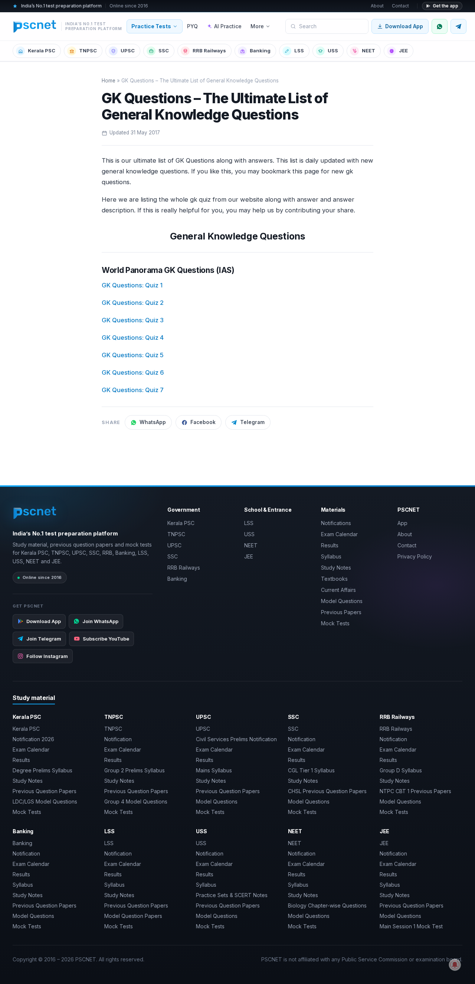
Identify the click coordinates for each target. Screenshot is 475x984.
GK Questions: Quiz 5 (133, 355)
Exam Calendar (339, 534)
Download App (404, 26)
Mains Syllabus (214, 770)
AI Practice (228, 26)
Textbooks (334, 579)
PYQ (192, 26)
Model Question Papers (133, 916)
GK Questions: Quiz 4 (133, 337)
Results (329, 545)
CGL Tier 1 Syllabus (311, 770)
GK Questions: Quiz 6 (133, 372)
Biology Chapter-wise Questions (327, 905)
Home (108, 81)
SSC (163, 50)
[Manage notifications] (455, 965)
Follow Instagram (47, 656)
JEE (403, 50)
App (402, 523)
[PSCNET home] (35, 512)
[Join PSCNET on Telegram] (458, 26)
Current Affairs (338, 590)
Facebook (203, 422)
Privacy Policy (414, 556)
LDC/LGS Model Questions (45, 801)
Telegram (252, 422)
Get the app (445, 6)
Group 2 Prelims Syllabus (134, 770)
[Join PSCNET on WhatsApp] (440, 26)
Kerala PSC (41, 50)
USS (333, 50)
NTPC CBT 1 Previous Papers (415, 791)
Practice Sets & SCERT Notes (232, 895)
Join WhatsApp (100, 621)
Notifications (336, 523)
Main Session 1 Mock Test (411, 926)
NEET (368, 50)
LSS (299, 50)
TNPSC (88, 50)
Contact (400, 6)
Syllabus (331, 556)
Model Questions (342, 601)
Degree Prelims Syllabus (42, 770)
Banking (260, 50)
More (257, 26)
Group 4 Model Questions (135, 801)
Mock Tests (335, 623)
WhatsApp (153, 422)
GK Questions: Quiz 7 (133, 390)
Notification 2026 (33, 739)
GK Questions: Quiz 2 (133, 302)
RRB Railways (209, 50)
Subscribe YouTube (106, 639)
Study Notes (336, 567)
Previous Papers (341, 612)
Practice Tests (151, 26)
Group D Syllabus (401, 770)
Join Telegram (43, 639)
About (377, 6)
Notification (118, 739)
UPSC (128, 50)
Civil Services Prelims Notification (236, 739)
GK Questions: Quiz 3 (133, 320)
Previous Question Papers (44, 791)
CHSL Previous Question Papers (327, 791)
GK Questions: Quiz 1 (132, 285)
